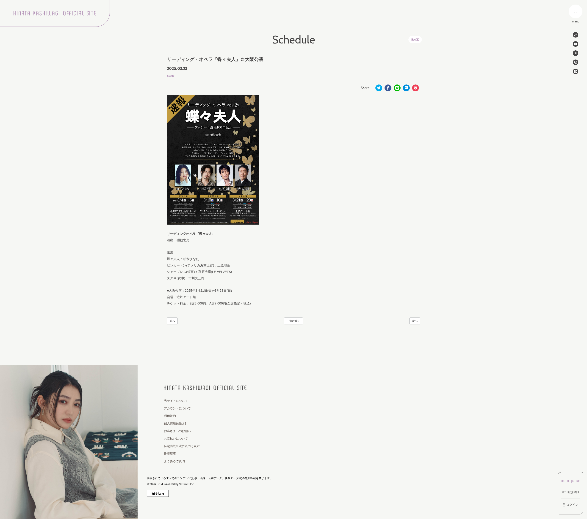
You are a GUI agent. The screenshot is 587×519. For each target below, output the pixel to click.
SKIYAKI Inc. (186, 484)
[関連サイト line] (575, 71)
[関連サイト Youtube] (575, 44)
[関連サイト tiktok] (575, 35)
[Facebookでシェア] (388, 87)
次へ (415, 321)
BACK (415, 40)
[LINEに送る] (397, 87)
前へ (172, 321)
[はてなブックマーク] (406, 87)
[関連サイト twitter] (575, 53)
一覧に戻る (293, 321)
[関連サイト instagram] (575, 62)
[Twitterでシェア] (378, 87)
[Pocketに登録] (415, 87)
